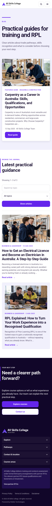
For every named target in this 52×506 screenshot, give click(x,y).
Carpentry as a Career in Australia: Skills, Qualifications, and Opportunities (22, 101)
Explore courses (20, 404)
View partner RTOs (11, 484)
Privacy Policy (7, 494)
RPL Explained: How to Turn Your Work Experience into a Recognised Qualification (25, 322)
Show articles (26, 204)
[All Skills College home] (11, 4)
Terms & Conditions (22, 494)
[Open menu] (47, 4)
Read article (8, 277)
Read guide (13, 135)
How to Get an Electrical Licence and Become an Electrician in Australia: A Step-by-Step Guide (25, 255)
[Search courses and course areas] (41, 4)
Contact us (20, 412)
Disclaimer (35, 494)
